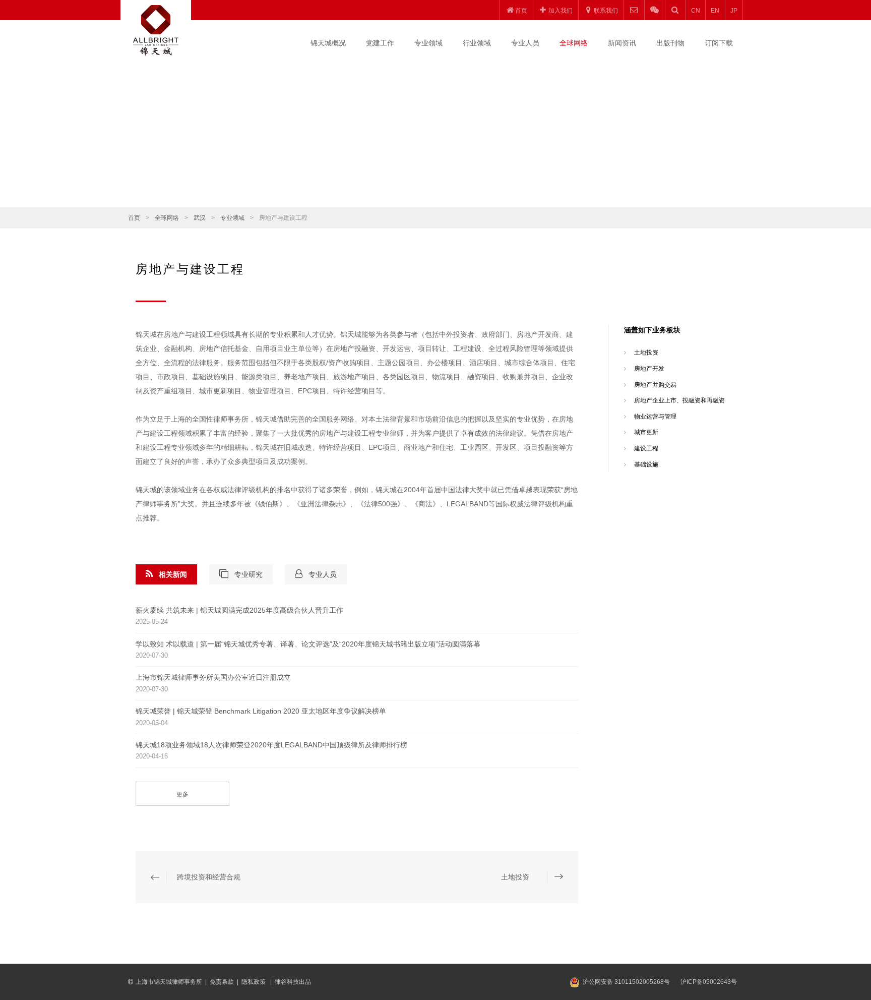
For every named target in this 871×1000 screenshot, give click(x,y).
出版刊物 (670, 43)
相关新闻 (173, 574)
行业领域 (477, 43)
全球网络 (573, 43)
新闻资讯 (622, 43)
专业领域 (428, 43)
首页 (134, 217)
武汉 (200, 217)
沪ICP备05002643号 (708, 981)
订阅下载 (719, 43)
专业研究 (248, 574)
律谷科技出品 (293, 981)
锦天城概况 (328, 43)
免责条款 (222, 981)
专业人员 (525, 43)
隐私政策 (254, 981)
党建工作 (380, 43)
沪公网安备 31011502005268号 (626, 981)
